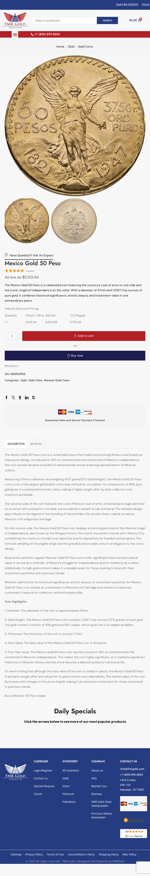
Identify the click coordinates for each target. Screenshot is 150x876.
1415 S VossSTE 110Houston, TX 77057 (132, 784)
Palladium (69, 802)
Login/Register (43, 770)
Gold (71, 47)
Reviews (96, 794)
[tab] (16, 444)
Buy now (77, 356)
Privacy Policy (34, 854)
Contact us (41, 778)
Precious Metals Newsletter (101, 815)
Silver (66, 786)
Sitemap (16, 854)
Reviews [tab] (36, 444)
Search (107, 20)
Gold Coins (85, 47)
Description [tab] (16, 444)
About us (97, 770)
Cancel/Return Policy (81, 854)
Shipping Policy (109, 854)
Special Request (44, 786)
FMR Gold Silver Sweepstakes (101, 804)
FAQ (94, 778)
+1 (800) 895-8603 (131, 774)
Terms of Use (55, 854)
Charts (38, 794)
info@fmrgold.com (132, 769)
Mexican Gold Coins (56, 380)
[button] (15, 34)
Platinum (68, 794)
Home (60, 47)
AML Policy (129, 854)
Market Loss (99, 786)
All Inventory (70, 770)
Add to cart (86, 336)
